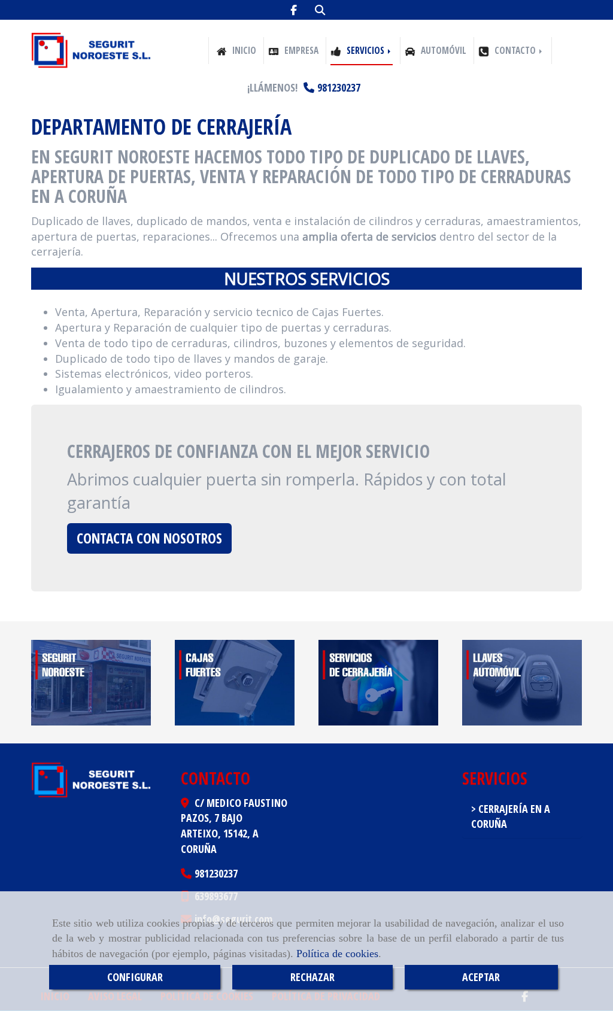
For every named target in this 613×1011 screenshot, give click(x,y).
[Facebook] (294, 10)
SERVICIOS (365, 50)
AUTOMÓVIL (442, 50)
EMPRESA (300, 50)
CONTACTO (515, 50)
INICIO (243, 50)
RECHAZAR (312, 977)
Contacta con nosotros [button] (149, 538)
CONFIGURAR (135, 977)
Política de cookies (337, 954)
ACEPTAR (481, 977)
